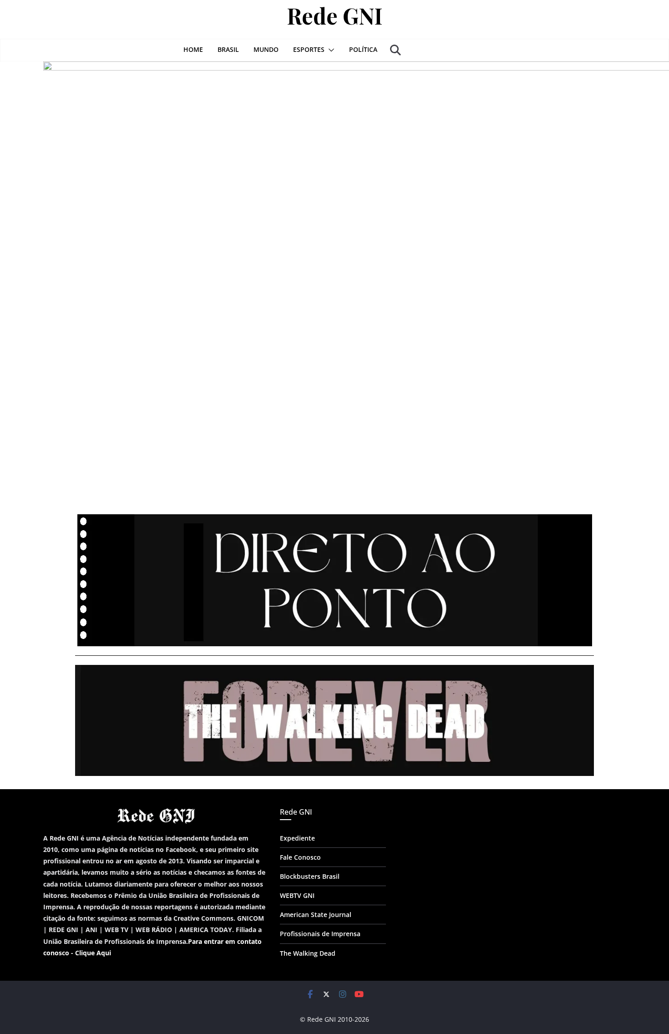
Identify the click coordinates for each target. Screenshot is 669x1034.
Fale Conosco (300, 857)
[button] (329, 50)
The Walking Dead (307, 953)
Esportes (308, 49)
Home (193, 49)
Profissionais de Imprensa (320, 933)
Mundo (266, 49)
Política (363, 49)
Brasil (228, 49)
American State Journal (315, 914)
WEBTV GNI (297, 895)
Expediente (297, 838)
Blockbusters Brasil (310, 876)
